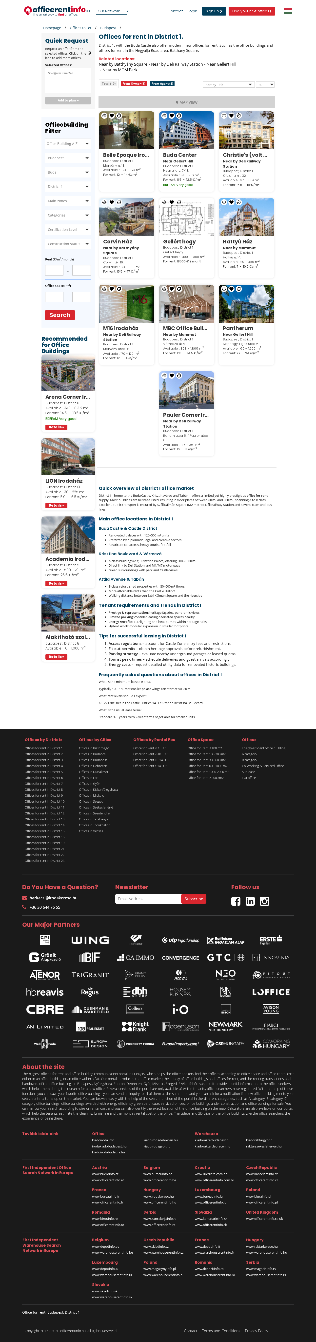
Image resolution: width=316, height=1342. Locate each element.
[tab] (109, 83)
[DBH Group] (135, 992)
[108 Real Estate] (90, 1026)
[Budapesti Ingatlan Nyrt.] (90, 957)
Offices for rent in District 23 (44, 860)
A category (249, 754)
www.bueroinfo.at (105, 1174)
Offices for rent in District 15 (44, 831)
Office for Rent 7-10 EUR (150, 754)
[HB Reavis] (45, 992)
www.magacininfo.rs (261, 1268)
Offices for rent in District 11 (44, 807)
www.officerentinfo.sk (211, 1225)
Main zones (57, 200)
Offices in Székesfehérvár (97, 807)
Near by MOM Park (119, 70)
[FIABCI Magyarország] (271, 1027)
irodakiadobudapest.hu (109, 1146)
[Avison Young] (271, 1009)
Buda (52, 172)
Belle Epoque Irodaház (126, 154)
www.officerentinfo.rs (159, 1225)
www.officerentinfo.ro (108, 1225)
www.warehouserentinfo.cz (163, 1252)
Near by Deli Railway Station (177, 64)
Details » (56, 427)
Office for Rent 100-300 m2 (207, 754)
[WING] (90, 939)
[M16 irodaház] (126, 304)
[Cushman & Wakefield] (90, 1009)
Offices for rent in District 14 (44, 825)
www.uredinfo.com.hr (211, 1174)
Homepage (52, 27)
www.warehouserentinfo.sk (112, 1297)
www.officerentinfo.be (159, 1180)
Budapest (108, 27)
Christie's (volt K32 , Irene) (246, 154)
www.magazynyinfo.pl (159, 1268)
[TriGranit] (90, 974)
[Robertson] (181, 1026)
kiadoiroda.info (103, 1140)
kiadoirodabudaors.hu (108, 1152)
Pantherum (238, 328)
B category (249, 760)
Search (60, 315)
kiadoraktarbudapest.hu (213, 1140)
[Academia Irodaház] (68, 534)
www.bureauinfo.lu (209, 1196)
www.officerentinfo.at (108, 1180)
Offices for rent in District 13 (44, 819)
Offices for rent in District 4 (44, 766)
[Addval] (181, 974)
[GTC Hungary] (226, 957)
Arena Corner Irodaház (68, 396)
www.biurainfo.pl (258, 1196)
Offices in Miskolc (91, 795)
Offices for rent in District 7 (44, 783)
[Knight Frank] (135, 1026)
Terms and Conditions (221, 1331)
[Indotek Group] (135, 939)
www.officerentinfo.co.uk (264, 1218)
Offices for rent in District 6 (44, 777)
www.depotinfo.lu (105, 1268)
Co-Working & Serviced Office (263, 766)
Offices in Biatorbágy (94, 748)
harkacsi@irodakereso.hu (54, 898)
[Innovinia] (271, 957)
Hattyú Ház (238, 241)
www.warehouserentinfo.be (112, 1252)
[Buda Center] (186, 130)
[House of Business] (181, 992)
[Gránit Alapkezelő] (45, 957)
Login (192, 11)
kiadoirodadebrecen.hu (160, 1140)
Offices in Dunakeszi (93, 772)
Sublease (248, 772)
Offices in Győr (89, 783)
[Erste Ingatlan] (271, 939)
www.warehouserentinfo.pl (163, 1275)
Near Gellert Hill (221, 64)
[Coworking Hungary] (271, 1044)
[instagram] (266, 899)
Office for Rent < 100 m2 (205, 748)
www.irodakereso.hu (158, 1196)
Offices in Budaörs (92, 754)
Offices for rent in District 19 (44, 843)
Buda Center (180, 154)
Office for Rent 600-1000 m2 (207, 766)
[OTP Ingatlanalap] (181, 939)
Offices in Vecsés (91, 831)
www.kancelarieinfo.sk (211, 1218)
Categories (56, 215)
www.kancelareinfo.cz (262, 1174)
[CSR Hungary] (226, 1043)
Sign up (213, 11)
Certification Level (62, 229)
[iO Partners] (181, 1009)
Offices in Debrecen (93, 766)
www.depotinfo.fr (207, 1246)
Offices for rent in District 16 (44, 837)
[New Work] (226, 992)
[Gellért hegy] (186, 217)
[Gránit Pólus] (135, 974)
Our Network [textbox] (109, 11)
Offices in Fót (88, 777)
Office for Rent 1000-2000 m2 (208, 772)
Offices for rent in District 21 (44, 849)
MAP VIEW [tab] (188, 102)
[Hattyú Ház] (246, 217)
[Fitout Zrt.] (271, 975)
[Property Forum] (135, 1044)
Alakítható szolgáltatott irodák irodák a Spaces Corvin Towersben (68, 637)
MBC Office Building (186, 328)
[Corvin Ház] (126, 217)
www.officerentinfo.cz (262, 1180)
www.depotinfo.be (105, 1246)
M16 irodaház (120, 328)
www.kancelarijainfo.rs (159, 1218)
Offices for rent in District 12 (44, 813)
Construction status (64, 243)
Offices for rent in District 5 (44, 772)
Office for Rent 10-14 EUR (151, 760)
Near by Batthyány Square (123, 64)
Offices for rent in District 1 (44, 748)
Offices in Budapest (93, 760)
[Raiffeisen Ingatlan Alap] (226, 938)
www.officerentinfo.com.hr (214, 1180)
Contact (175, 11)
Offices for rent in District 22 (44, 854)
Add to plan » (68, 100)
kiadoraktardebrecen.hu (212, 1146)
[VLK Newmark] (226, 1026)
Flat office (249, 777)
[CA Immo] (135, 957)
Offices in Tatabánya (93, 819)
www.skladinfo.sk (105, 1291)
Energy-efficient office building (263, 748)
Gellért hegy (179, 241)
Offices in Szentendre (94, 813)
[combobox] (113, 11)
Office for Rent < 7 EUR (149, 748)
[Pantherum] (246, 304)
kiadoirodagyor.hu (157, 1146)
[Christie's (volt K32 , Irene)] (246, 130)
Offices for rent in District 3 (44, 760)
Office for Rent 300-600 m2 (207, 760)
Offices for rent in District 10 (44, 801)
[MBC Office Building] (186, 304)
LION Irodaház (64, 480)
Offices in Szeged (91, 801)
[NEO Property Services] (226, 974)
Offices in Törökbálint (94, 825)
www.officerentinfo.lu (210, 1202)
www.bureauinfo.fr (105, 1196)
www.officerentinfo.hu (159, 1202)
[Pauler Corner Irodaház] (186, 390)
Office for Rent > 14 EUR (150, 766)
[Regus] (90, 992)
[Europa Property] (181, 1044)
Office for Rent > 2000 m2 (206, 777)
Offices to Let (80, 27)
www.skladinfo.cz (156, 1246)
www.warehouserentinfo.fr (214, 1252)
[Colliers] (135, 1009)
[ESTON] (226, 1009)
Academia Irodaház (68, 559)
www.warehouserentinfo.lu (112, 1275)
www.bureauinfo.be (157, 1174)
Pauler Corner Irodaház (186, 414)
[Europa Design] (90, 1044)
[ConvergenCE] (181, 957)
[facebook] (238, 899)
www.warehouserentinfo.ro (215, 1275)
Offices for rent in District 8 (44, 789)
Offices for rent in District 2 (44, 754)
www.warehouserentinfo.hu (266, 1252)
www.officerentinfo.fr (107, 1202)
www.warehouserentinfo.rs (266, 1275)
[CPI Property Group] (45, 939)
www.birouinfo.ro (105, 1218)
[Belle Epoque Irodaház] (126, 130)
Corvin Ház (117, 241)
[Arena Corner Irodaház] (68, 373)
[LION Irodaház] (68, 456)
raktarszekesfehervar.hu (264, 1146)
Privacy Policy (256, 1331)
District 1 (55, 186)
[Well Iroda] (45, 1043)
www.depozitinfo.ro (209, 1268)
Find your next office (250, 11)
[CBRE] (45, 1009)
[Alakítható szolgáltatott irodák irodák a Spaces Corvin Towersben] (68, 613)
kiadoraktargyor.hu (260, 1140)
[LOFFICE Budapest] (271, 992)
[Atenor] (45, 974)
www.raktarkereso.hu (262, 1246)
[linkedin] (253, 899)
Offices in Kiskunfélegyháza (98, 789)
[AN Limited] (45, 1026)
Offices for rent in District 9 (44, 795)
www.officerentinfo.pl (262, 1202)
